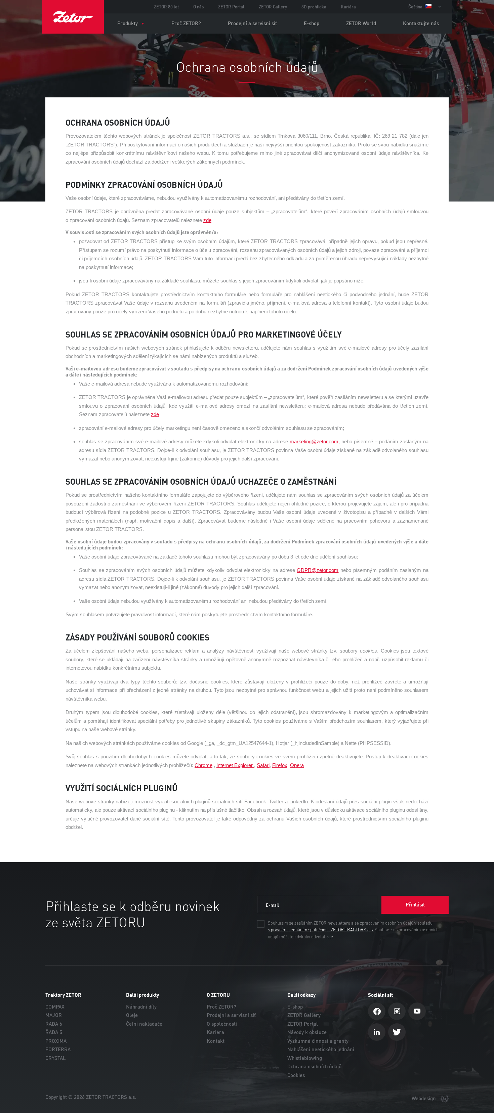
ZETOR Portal (231, 6)
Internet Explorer (235, 765)
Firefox (279, 765)
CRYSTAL (55, 1058)
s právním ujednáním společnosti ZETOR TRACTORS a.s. (321, 930)
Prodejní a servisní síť (252, 23)
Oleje (132, 1015)
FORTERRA (58, 1049)
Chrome (203, 765)
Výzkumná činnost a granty (317, 1041)
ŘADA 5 (53, 1032)
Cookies (296, 1075)
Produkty (127, 23)
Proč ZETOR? (186, 23)
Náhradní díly (141, 1007)
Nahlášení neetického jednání (320, 1049)
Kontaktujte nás (421, 23)
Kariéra (348, 6)
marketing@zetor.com (314, 441)
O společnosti (222, 1024)
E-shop (311, 23)
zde (329, 937)
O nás (198, 6)
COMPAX (55, 1007)
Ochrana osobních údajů (314, 1066)
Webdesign (424, 1098)
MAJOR (53, 1015)
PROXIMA (56, 1041)
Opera (297, 765)
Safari (263, 765)
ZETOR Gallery (273, 6)
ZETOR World (361, 23)
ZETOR (73, 17)
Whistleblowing (304, 1058)
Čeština (415, 6)
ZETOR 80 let (166, 6)
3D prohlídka (313, 6)
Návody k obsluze (307, 1032)
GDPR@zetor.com (317, 570)
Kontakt (215, 1041)
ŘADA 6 (53, 1024)
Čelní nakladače (144, 1024)
